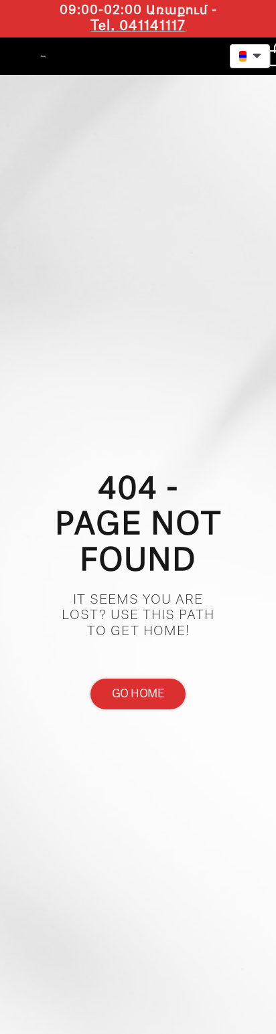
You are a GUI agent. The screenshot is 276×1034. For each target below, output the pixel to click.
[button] (185, 54)
